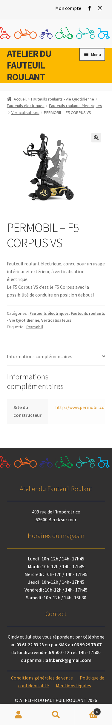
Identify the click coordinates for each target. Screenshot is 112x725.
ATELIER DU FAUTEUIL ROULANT (29, 65)
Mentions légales (73, 685)
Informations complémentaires (39, 356)
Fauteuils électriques (26, 105)
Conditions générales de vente (42, 678)
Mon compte (68, 8)
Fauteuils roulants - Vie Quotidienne (62, 99)
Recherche (56, 715)
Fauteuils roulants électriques (75, 105)
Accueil (20, 99)
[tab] (56, 357)
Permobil (34, 326)
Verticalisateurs (25, 112)
